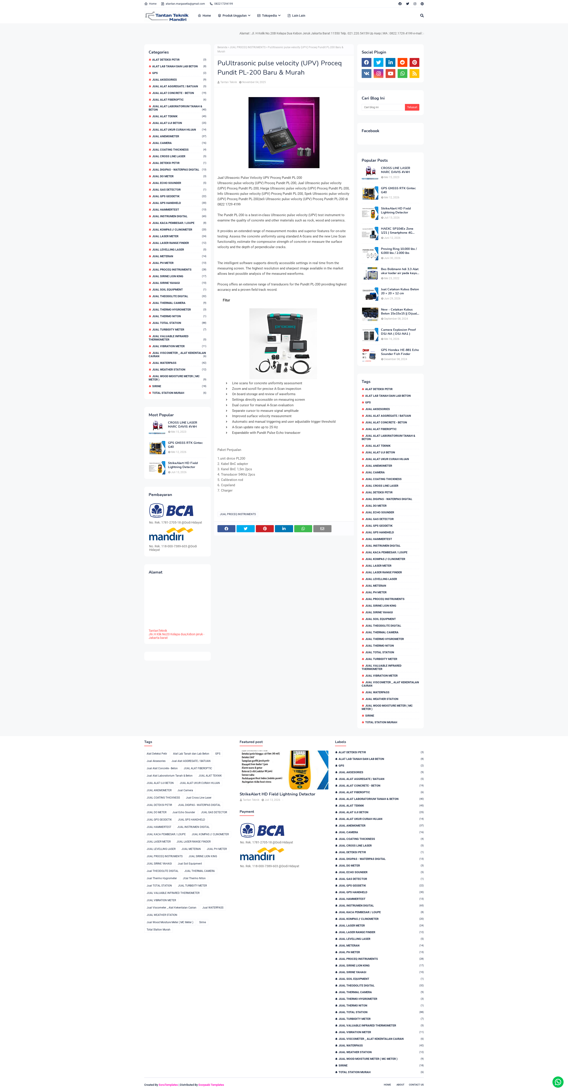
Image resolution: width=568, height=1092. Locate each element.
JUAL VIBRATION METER (179, 346)
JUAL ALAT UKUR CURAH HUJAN (179, 129)
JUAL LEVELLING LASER (179, 249)
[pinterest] (422, 4)
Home (152, 3)
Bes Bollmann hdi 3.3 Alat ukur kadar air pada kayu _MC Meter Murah (399, 271)
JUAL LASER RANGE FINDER (179, 243)
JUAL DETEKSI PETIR (179, 163)
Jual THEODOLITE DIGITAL (179, 296)
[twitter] (407, 4)
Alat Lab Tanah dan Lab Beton (179, 66)
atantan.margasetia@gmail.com (185, 3)
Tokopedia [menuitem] (269, 15)
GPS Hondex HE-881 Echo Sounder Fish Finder (400, 352)
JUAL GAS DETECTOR (179, 189)
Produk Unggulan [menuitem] (235, 15)
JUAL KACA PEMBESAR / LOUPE (179, 223)
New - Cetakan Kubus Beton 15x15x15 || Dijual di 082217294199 (399, 312)
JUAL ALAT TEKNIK (179, 116)
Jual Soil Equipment (179, 289)
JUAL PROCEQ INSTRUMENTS (179, 269)
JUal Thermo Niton (179, 316)
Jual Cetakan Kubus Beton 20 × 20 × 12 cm (400, 291)
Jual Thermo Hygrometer (179, 309)
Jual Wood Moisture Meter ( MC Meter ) (177, 378)
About (400, 1084)
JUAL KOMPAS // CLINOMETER (179, 229)
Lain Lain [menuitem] (298, 15)
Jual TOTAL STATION (179, 323)
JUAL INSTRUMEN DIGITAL (179, 216)
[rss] (414, 73)
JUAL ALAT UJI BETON (179, 123)
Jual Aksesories (179, 79)
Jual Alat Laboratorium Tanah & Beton (177, 108)
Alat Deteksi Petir (179, 59)
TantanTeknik (158, 630)
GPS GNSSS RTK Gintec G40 (185, 445)
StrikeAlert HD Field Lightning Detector (183, 465)
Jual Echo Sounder (179, 183)
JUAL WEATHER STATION (179, 369)
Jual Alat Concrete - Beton (179, 93)
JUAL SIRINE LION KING (179, 276)
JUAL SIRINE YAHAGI (179, 283)
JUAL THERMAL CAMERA (179, 303)
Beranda (222, 47)
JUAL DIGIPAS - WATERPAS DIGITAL (179, 169)
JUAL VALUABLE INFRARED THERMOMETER (177, 338)
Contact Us (416, 1084)
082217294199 (223, 3)
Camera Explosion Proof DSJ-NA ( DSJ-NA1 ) (398, 332)
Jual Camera (179, 143)
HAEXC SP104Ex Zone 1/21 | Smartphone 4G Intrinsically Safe (397, 231)
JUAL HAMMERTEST (179, 209)
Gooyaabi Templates (211, 1084)
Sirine (179, 386)
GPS (179, 73)
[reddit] (402, 62)
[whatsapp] (402, 73)
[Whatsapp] (558, 1082)
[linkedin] (390, 62)
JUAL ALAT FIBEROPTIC (179, 99)
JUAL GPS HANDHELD (179, 203)
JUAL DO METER (179, 176)
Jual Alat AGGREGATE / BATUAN (179, 86)
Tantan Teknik (228, 82)
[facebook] (400, 4)
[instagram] (414, 4)
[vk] (366, 73)
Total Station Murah (179, 393)
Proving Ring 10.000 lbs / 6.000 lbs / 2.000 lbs (399, 251)
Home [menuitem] (207, 15)
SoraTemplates (168, 1084)
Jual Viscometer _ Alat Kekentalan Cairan (177, 354)
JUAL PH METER (179, 263)
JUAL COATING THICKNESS (179, 149)
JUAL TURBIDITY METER (179, 329)
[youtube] (390, 73)
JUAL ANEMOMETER (179, 136)
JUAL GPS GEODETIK (179, 196)
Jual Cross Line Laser (179, 156)
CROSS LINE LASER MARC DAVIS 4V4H (182, 425)
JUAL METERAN (179, 256)
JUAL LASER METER (179, 236)
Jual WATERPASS (179, 363)
